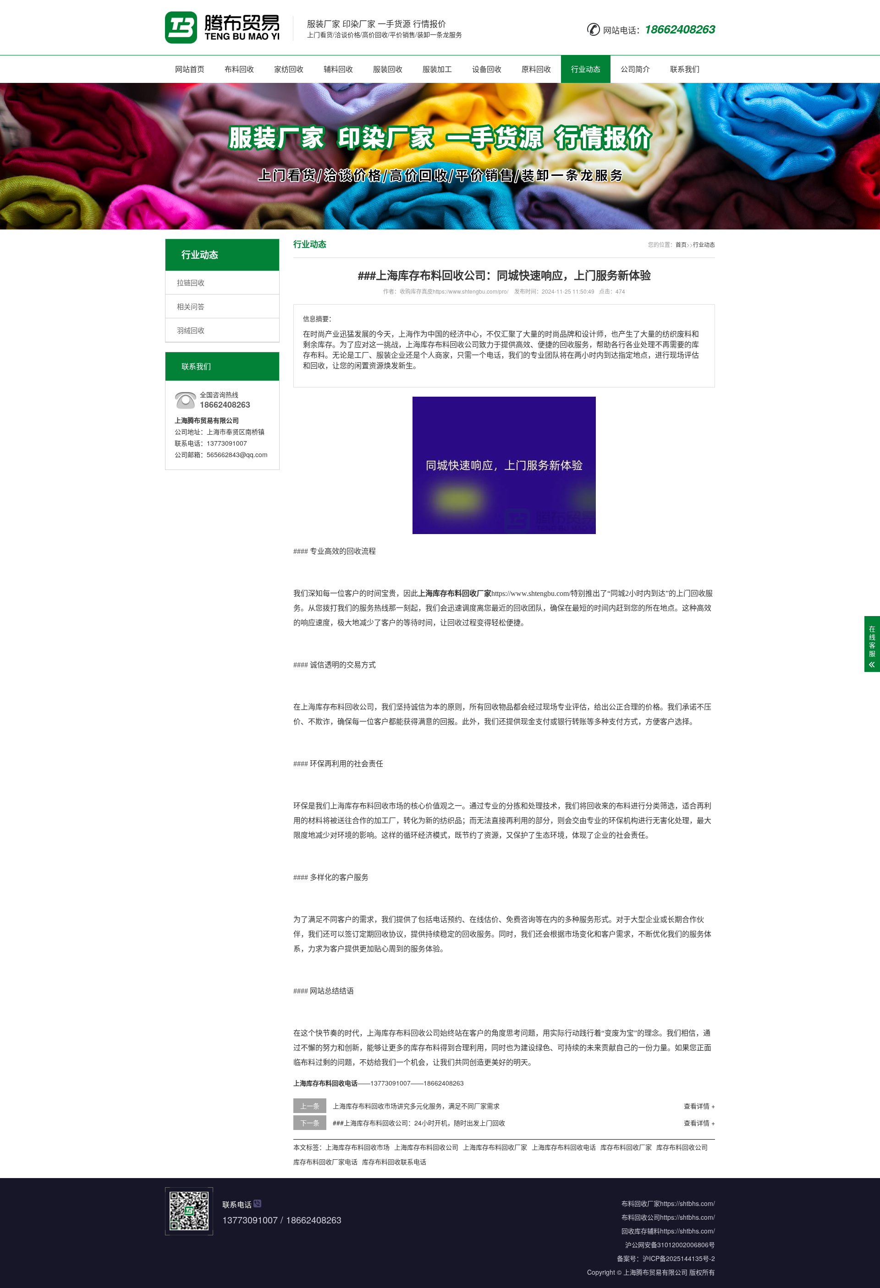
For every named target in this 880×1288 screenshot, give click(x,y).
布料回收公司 (641, 1217)
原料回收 (536, 69)
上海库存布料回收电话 (564, 1147)
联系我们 (684, 69)
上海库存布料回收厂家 (495, 1147)
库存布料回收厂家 (626, 1147)
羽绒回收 (190, 330)
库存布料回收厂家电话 (325, 1161)
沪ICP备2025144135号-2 (679, 1258)
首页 (681, 244)
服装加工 (437, 69)
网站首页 (189, 69)
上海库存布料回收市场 (357, 1147)
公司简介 (635, 69)
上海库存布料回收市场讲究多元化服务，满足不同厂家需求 (416, 1105)
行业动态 (585, 69)
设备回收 (486, 69)
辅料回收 (338, 69)
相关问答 (190, 306)
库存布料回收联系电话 (394, 1161)
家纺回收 (288, 69)
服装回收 (387, 69)
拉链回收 (190, 282)
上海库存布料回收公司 (426, 1147)
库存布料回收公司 (682, 1147)
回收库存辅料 (641, 1230)
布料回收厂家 (641, 1203)
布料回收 (239, 69)
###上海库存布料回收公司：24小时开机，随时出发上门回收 (419, 1122)
